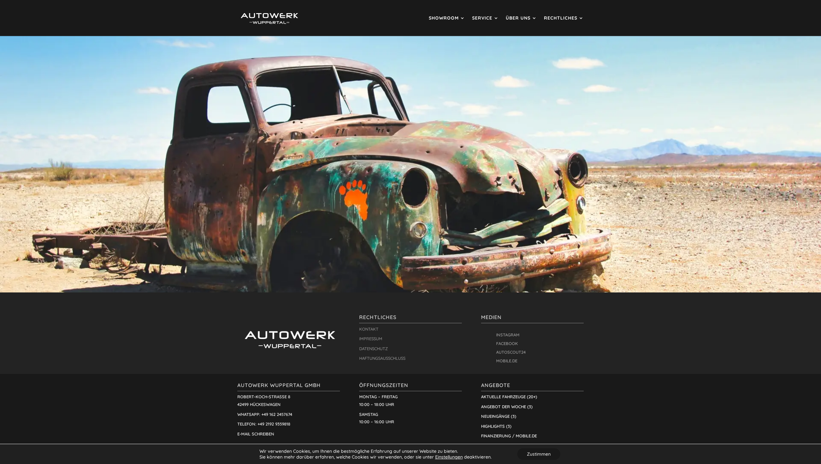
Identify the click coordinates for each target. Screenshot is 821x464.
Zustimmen (539, 454)
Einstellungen (449, 457)
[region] (410, 164)
